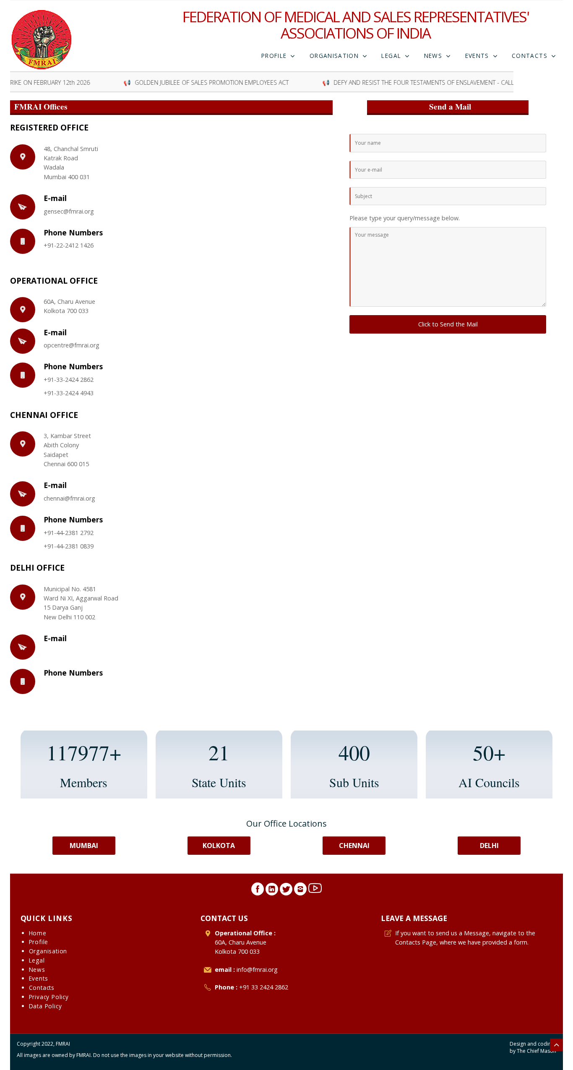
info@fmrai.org (257, 969)
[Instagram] (300, 891)
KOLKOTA (219, 845)
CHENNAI (354, 845)
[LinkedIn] (272, 891)
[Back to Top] (556, 1045)
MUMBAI (84, 845)
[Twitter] (286, 891)
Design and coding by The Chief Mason (533, 1047)
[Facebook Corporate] (257, 891)
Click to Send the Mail (448, 324)
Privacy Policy (49, 997)
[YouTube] (315, 891)
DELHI (489, 845)
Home (38, 933)
